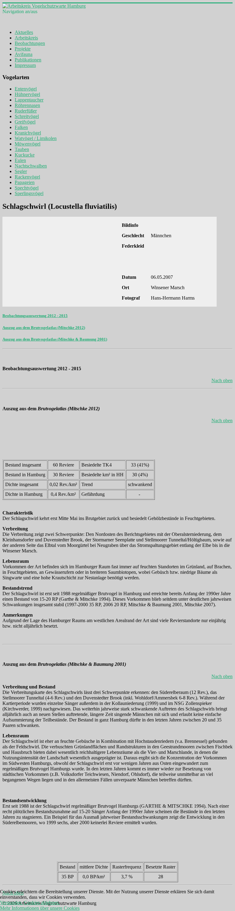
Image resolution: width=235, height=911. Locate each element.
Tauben (22, 149)
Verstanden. (11, 902)
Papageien (25, 182)
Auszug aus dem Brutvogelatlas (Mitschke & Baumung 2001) (54, 339)
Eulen (20, 160)
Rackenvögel (27, 176)
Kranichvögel (28, 132)
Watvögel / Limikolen (36, 138)
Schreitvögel (27, 116)
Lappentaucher (29, 99)
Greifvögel (25, 121)
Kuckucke (25, 154)
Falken (21, 127)
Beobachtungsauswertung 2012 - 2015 (35, 315)
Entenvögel (26, 88)
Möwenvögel (27, 143)
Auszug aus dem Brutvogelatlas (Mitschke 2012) (43, 327)
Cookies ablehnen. (42, 902)
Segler (21, 171)
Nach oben (222, 380)
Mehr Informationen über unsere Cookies (40, 908)
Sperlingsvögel (29, 193)
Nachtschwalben (31, 165)
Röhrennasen (27, 105)
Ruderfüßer (26, 110)
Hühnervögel (27, 94)
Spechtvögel (27, 187)
